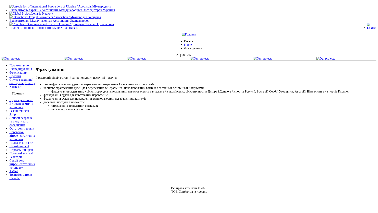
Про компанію (19, 65)
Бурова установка (21, 100)
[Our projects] (11, 58)
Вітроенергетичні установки (21, 105)
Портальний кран (21, 149)
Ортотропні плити (21, 128)
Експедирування (20, 69)
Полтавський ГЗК (21, 142)
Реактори (15, 157)
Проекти (15, 76)
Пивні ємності (19, 146)
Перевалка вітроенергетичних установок (22, 135)
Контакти (15, 86)
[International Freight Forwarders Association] (64, 20)
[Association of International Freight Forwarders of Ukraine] (64, 10)
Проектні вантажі (21, 153)
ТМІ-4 (13, 171)
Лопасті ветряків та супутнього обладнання (20, 121)
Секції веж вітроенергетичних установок (22, 164)
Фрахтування (18, 72)
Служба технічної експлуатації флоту (22, 81)
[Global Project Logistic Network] (31, 13)
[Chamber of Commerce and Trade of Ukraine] (64, 27)
